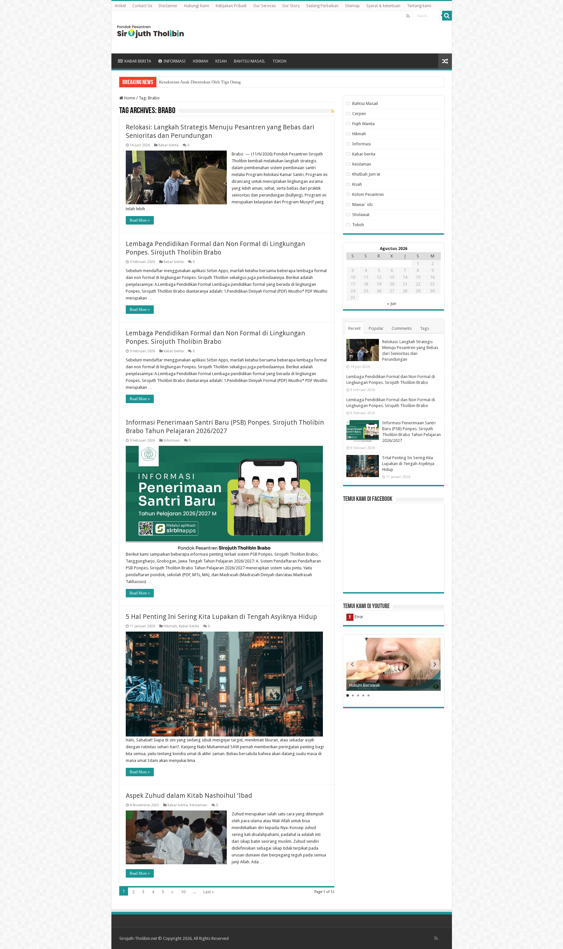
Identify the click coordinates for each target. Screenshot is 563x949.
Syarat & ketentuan (383, 6)
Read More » (140, 220)
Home (129, 97)
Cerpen (359, 113)
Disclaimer (168, 6)
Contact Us (142, 6)
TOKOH (279, 61)
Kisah (357, 184)
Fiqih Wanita (363, 123)
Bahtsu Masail (365, 103)
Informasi (172, 440)
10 (183, 891)
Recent (354, 328)
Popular (376, 328)
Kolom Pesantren (368, 194)
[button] (435, 664)
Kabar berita (168, 145)
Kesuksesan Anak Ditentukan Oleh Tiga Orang (200, 82)
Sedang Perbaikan (322, 6)
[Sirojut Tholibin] (150, 31)
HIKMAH (200, 61)
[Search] (447, 16)
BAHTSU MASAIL (249, 61)
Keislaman (198, 805)
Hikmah (170, 626)
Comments (402, 328)
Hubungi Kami (196, 6)
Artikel (120, 6)
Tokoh (358, 224)
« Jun (391, 303)
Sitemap (352, 6)
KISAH (221, 61)
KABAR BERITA (137, 61)
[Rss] (408, 16)
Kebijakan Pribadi (231, 6)
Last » (208, 891)
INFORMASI (175, 61)
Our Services (264, 6)
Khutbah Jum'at (366, 174)
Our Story (291, 6)
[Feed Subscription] (332, 111)
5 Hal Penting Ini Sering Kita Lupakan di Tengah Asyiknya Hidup (221, 616)
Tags (424, 328)
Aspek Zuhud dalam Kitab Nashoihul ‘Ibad (189, 795)
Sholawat (360, 214)
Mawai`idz (362, 204)
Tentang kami (419, 6)
